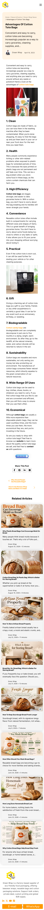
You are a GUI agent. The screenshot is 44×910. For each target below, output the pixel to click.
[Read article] (22, 516)
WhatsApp (33, 906)
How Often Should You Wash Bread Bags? (19, 759)
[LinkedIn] (25, 470)
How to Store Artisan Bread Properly (17, 624)
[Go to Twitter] (7, 901)
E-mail (12, 906)
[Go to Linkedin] (3, 901)
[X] (19, 470)
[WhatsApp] (30, 470)
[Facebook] (14, 470)
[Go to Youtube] (10, 901)
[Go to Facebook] (14, 901)
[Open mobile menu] (40, 5)
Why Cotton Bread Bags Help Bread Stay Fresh (20, 848)
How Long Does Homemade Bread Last (17, 804)
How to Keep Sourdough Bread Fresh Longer (20, 715)
